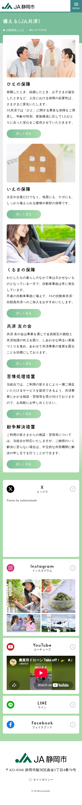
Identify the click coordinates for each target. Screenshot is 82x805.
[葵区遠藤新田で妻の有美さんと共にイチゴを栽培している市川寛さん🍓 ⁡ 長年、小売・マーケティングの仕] (23, 596)
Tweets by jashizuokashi (22, 500)
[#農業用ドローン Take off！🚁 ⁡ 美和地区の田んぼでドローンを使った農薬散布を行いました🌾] (58, 631)
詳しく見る (23, 133)
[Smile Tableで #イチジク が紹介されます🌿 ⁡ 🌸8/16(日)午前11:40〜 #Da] (23, 631)
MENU (76, 6)
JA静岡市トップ (15, 30)
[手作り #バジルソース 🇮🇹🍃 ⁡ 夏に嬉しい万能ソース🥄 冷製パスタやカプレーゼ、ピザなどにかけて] (58, 596)
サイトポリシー (43, 779)
